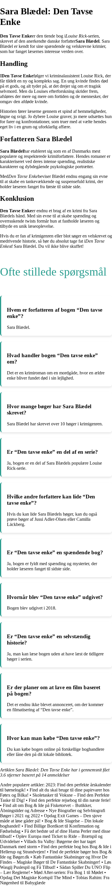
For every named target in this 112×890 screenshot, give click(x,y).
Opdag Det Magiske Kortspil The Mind (36, 877)
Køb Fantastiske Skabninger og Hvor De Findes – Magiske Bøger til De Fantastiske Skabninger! (53, 859)
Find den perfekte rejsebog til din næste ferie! (70, 800)
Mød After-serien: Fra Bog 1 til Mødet (68, 872)
